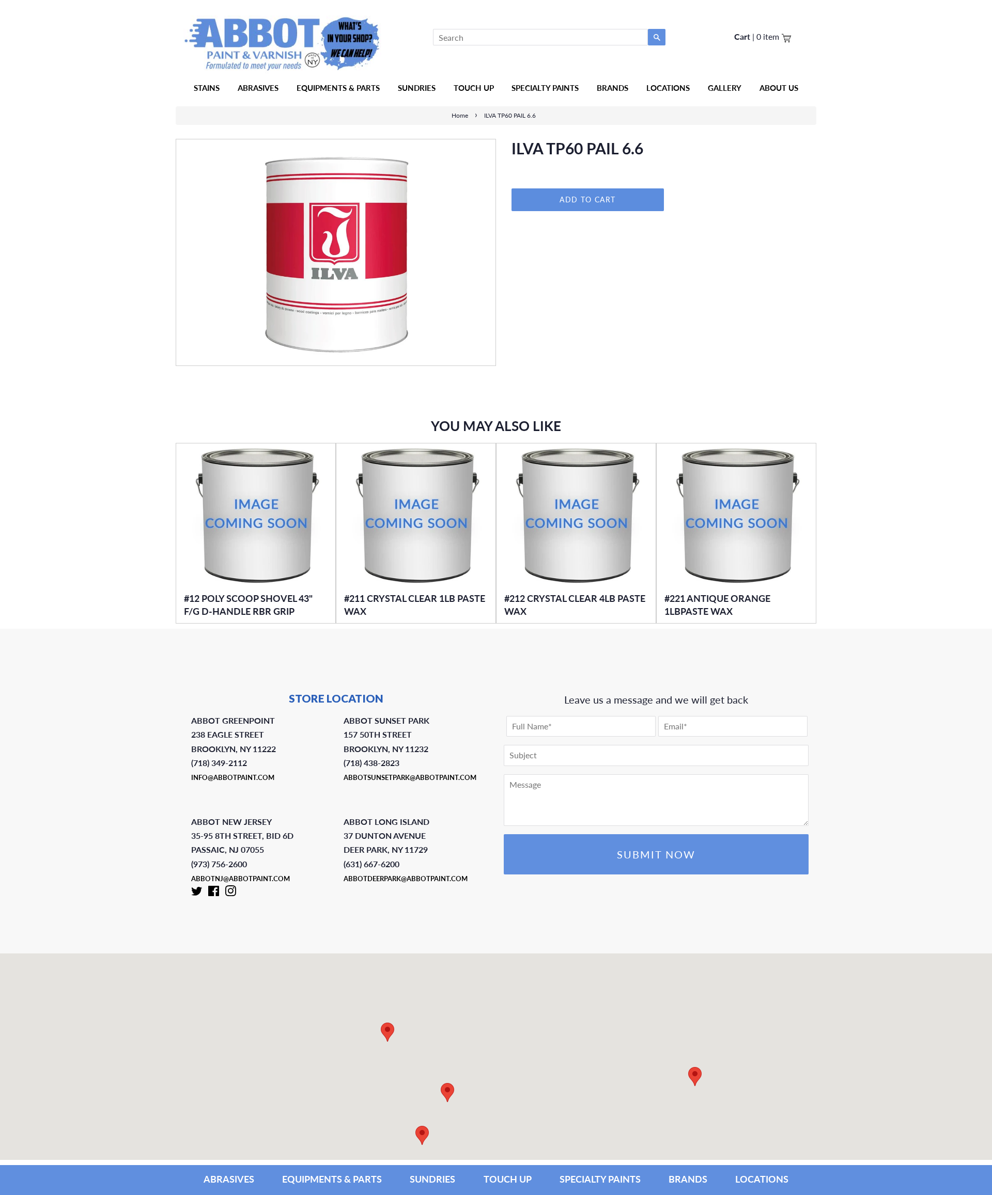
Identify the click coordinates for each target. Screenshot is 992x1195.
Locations (668, 87)
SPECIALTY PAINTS (600, 1179)
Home (460, 115)
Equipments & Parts (338, 87)
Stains (207, 87)
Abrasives (258, 87)
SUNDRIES (417, 87)
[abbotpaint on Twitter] (197, 893)
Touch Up (474, 87)
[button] (695, 1076)
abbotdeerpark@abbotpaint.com (406, 878)
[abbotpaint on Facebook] (214, 893)
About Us (779, 87)
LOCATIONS (761, 1179)
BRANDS (688, 1179)
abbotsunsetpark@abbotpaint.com (410, 777)
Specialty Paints (545, 87)
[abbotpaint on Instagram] (230, 893)
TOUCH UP (508, 1179)
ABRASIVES (229, 1179)
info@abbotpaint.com (232, 777)
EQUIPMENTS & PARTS (332, 1179)
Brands (612, 87)
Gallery (724, 87)
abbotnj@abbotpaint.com (240, 878)
